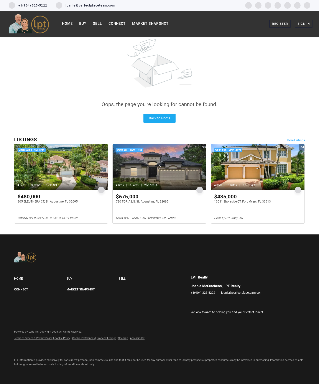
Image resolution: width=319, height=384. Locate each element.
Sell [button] (97, 23)
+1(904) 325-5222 (203, 292)
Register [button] (280, 23)
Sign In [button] (304, 23)
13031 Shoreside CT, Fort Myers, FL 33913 (242, 201)
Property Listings (106, 338)
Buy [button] (82, 23)
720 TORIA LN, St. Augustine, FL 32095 (142, 201)
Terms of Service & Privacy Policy (33, 338)
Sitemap (123, 338)
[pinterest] (297, 5)
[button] (40, 278)
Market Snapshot (150, 23)
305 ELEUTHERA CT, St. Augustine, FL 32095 (48, 201)
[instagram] (278, 5)
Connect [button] (117, 23)
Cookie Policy (62, 338)
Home (67, 23)
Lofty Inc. (33, 331)
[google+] (307, 5)
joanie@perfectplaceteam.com (241, 292)
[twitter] (268, 5)
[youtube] (287, 5)
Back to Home (159, 118)
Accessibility (137, 338)
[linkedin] (258, 5)
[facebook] (248, 5)
